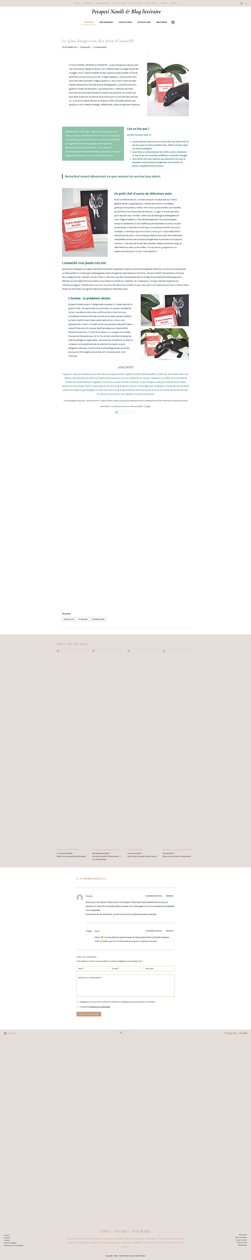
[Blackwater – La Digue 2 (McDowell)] (178, 747)
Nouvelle (83, 619)
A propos (163, 3)
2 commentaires (100, 47)
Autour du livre (135, 3)
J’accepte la (95, 1007)
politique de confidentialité (99, 1007)
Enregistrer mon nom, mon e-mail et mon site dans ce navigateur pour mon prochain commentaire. (117, 1002)
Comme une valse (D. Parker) (68, 849)
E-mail (115, 968)
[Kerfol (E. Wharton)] (143, 747)
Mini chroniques (103, 3)
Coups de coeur (119, 3)
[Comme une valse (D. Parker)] (72, 747)
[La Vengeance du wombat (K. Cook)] (108, 747)
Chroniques (88, 3)
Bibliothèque (150, 3)
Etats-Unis (69, 619)
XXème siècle (98, 619)
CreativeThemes (139, 1256)
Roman (176, 856)
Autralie (95, 856)
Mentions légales (10, 1243)
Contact (173, 3)
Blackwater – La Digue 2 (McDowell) (177, 849)
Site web (149, 968)
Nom (81, 968)
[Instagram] (242, 3)
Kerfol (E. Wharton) (135, 849)
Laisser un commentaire (89, 1014)
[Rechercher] (246, 3)
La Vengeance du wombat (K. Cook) (105, 849)
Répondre (169, 896)
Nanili (97, 931)
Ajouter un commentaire (90, 977)
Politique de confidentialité (13, 1245)
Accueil (77, 3)
